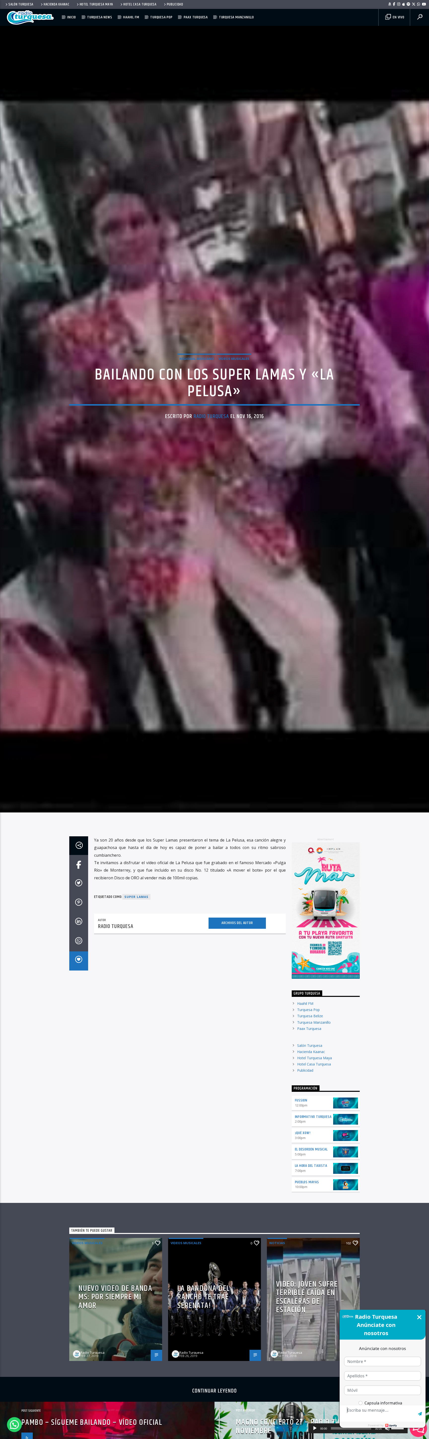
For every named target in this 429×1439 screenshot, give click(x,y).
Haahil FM (131, 17)
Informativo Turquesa (313, 1135)
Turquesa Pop (161, 17)
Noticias (277, 1261)
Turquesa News (99, 17)
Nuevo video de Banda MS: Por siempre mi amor (115, 1315)
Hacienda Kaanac (57, 4)
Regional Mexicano (196, 367)
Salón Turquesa (21, 4)
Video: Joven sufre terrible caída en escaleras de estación (307, 1316)
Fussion (301, 1119)
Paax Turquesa (196, 17)
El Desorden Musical (311, 1168)
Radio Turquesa (211, 425)
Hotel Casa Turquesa (140, 4)
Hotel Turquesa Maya (96, 4)
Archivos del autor (237, 941)
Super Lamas (136, 915)
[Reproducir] (314, 1428)
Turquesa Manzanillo (236, 17)
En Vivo (398, 17)
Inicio (71, 17)
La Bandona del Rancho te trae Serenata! (203, 1315)
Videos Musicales (233, 367)
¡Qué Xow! (303, 1151)
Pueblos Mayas (307, 1200)
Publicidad (175, 4)
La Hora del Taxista (311, 1184)
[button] (14, 1424)
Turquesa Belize (310, 1034)
